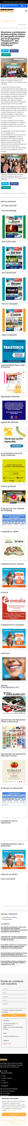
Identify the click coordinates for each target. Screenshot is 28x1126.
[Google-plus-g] (2, 1071)
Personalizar (14, 1118)
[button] (26, 10)
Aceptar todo (14, 1114)
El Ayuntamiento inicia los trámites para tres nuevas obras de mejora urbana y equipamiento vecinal (13, 962)
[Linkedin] (6, 1071)
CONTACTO (21, 2)
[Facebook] (0, 1071)
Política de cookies (11, 1110)
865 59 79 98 (7, 1044)
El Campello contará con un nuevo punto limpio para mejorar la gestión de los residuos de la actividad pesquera (14, 946)
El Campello (6, 21)
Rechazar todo (14, 1122)
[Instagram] (4, 1071)
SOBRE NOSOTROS (8, 2)
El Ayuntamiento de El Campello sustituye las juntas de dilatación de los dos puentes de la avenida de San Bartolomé (14, 954)
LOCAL (13, 21)
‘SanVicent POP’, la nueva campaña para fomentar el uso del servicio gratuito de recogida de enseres (14, 938)
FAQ (16, 2)
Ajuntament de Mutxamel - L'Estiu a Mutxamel (14, 720)
